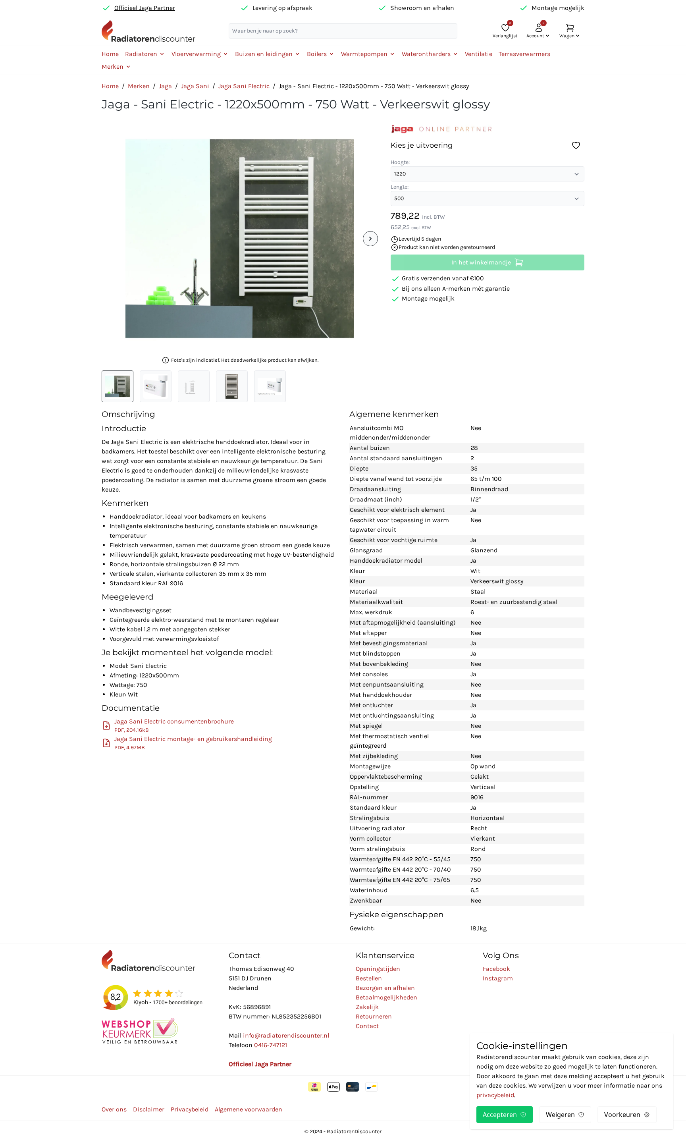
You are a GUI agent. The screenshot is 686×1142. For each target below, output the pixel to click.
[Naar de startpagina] (148, 30)
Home (110, 54)
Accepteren (500, 1114)
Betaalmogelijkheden (386, 997)
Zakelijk (367, 1007)
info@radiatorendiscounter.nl (286, 1035)
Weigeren (560, 1114)
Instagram (498, 978)
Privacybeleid (189, 1109)
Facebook (496, 968)
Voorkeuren (622, 1114)
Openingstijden (378, 968)
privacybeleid (495, 1095)
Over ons (114, 1109)
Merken (139, 86)
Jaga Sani (195, 86)
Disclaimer (148, 1109)
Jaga (165, 86)
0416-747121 (270, 1045)
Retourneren (374, 1016)
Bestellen (369, 978)
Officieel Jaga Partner (144, 8)
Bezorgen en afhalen (385, 988)
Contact (367, 1026)
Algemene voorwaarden (248, 1109)
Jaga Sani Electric (244, 86)
